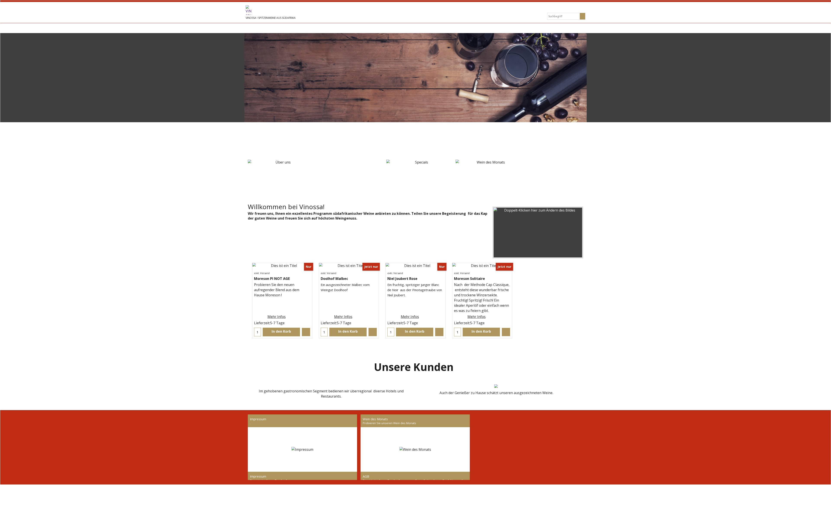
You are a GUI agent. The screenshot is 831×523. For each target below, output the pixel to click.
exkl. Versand (262, 273)
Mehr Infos (276, 316)
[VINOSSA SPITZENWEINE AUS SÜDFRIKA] (278, 10)
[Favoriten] (306, 332)
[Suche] (582, 16)
